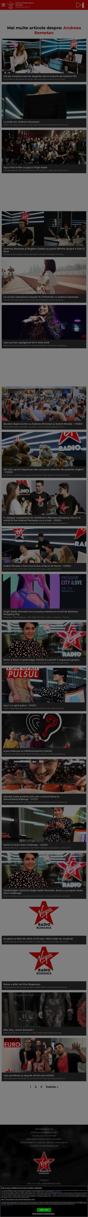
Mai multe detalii (57, 1191)
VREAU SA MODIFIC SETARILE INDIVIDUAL (43, 1213)
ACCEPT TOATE (44, 1209)
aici (51, 1195)
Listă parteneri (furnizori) (6, 1205)
